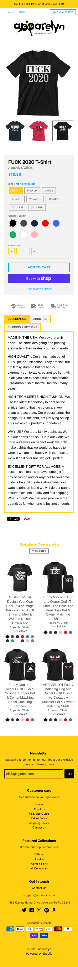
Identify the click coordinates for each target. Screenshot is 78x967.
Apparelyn (44, 949)
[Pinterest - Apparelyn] (46, 910)
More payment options (39, 288)
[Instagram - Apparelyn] (39, 910)
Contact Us (39, 827)
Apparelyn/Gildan (20, 167)
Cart (65, 12)
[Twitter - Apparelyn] (24, 910)
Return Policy (39, 818)
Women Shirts (39, 864)
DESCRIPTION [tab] (17, 318)
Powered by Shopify (39, 953)
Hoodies (39, 859)
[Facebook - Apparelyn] (31, 910)
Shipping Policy (39, 823)
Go (69, 774)
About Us (39, 809)
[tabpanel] (39, 422)
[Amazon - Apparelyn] (54, 910)
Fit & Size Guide (25, 184)
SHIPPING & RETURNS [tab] (22, 327)
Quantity (14, 245)
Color (17, 216)
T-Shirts (39, 854)
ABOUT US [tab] (40, 318)
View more (39, 551)
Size (21, 184)
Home (39, 804)
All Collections (39, 868)
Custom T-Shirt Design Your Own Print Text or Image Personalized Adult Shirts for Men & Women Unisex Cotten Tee (20, 610)
